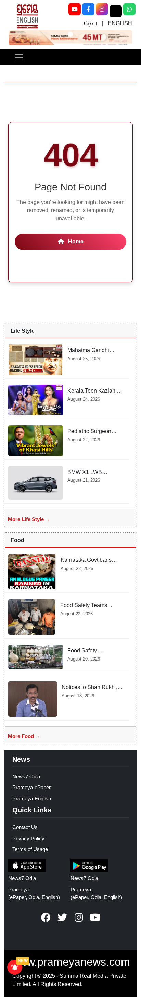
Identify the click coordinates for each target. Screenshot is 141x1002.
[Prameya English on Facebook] (45, 917)
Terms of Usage (30, 849)
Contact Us (25, 827)
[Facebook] (88, 9)
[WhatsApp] (129, 9)
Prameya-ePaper (31, 787)
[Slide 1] (70, 34)
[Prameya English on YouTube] (95, 917)
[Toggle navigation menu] (19, 57)
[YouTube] (74, 9)
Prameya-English (31, 798)
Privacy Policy (28, 838)
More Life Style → (29, 519)
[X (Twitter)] (116, 11)
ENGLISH (120, 23)
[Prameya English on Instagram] (78, 917)
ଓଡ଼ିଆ (90, 23)
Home (75, 241)
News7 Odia (26, 776)
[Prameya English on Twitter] (62, 917)
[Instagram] (102, 9)
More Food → (24, 736)
